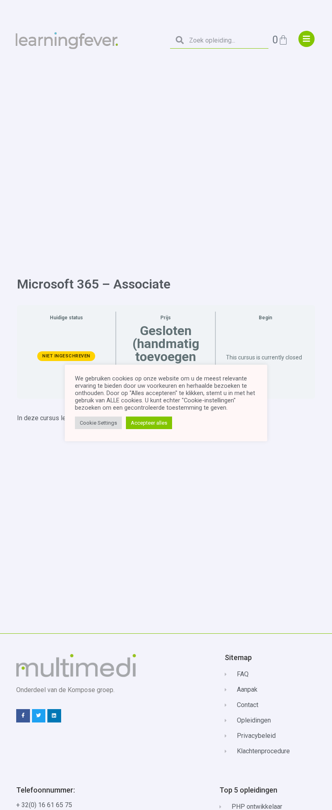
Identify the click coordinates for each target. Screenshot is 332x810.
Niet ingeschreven (66, 356)
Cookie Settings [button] (98, 423)
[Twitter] (39, 716)
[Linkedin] (54, 716)
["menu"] (306, 39)
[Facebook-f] (23, 716)
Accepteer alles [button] (149, 423)
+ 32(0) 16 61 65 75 (44, 805)
